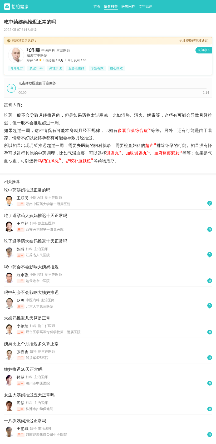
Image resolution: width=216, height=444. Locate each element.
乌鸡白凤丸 (48, 161)
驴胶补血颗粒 (78, 161)
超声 (149, 145)
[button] (11, 88)
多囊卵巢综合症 (133, 130)
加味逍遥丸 (136, 153)
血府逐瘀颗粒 (167, 153)
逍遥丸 (112, 153)
